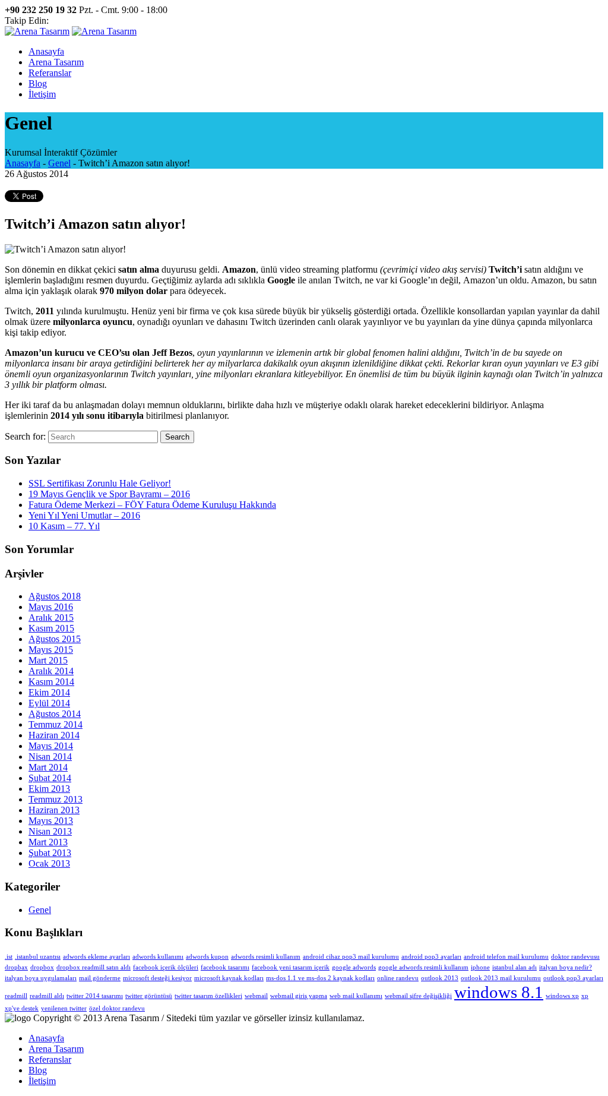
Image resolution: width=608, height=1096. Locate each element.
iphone (480, 967)
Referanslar (49, 1059)
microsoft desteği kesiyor (157, 978)
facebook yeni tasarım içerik (291, 967)
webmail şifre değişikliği (418, 996)
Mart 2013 (48, 842)
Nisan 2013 (50, 831)
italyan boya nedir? (565, 967)
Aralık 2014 (51, 671)
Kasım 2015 (51, 628)
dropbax (16, 967)
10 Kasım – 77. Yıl (64, 526)
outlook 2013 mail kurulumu (501, 978)
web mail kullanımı (356, 996)
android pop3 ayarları (431, 956)
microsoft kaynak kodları (229, 978)
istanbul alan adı (514, 967)
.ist (8, 956)
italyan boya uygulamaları (41, 978)
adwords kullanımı (157, 956)
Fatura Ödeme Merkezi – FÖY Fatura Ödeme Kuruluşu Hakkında (152, 505)
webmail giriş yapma (298, 996)
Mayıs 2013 (50, 821)
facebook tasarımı (225, 967)
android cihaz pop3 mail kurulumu (351, 956)
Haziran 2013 (54, 810)
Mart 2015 (48, 660)
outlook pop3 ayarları (573, 978)
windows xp (562, 996)
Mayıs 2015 (50, 650)
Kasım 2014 (51, 682)
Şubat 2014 (49, 778)
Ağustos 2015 (54, 639)
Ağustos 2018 (54, 596)
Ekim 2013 (49, 789)
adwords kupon (207, 956)
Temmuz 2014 (55, 724)
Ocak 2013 (49, 863)
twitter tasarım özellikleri (208, 996)
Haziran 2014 (54, 735)
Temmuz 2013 (55, 799)
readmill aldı (47, 996)
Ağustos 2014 (54, 714)
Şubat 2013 (49, 853)
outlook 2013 (439, 978)
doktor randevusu (575, 956)
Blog (37, 1070)
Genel (59, 163)
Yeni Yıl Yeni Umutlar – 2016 (84, 515)
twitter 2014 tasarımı (94, 996)
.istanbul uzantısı (38, 956)
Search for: (25, 436)
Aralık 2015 (51, 617)
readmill (16, 996)
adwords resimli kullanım (265, 956)
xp (584, 996)
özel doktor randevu (117, 1008)
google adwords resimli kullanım (423, 967)
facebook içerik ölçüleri (165, 967)
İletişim (42, 1081)
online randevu (398, 978)
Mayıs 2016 (50, 607)
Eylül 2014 (49, 703)
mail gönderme (100, 978)
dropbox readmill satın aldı (93, 967)
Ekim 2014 (49, 692)
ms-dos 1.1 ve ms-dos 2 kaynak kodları (320, 978)
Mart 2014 (48, 767)
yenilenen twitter (64, 1008)
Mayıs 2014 (50, 746)
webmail (256, 996)
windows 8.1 (498, 992)
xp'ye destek (22, 1008)
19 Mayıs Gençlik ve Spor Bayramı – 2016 (109, 494)
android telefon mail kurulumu (506, 956)
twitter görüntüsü (148, 996)
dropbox (42, 967)
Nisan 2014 (50, 756)
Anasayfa (22, 163)
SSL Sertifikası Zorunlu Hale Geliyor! (99, 483)
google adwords (354, 967)
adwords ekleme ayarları (96, 956)
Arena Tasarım (56, 1049)
